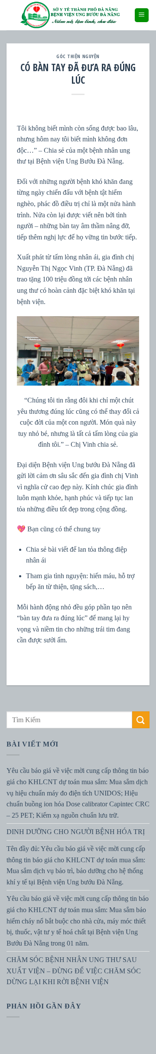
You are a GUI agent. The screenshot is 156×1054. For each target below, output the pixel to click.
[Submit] (141, 719)
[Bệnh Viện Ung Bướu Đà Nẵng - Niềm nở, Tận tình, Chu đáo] (70, 15)
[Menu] (142, 15)
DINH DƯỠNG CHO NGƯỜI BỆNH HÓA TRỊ (75, 832)
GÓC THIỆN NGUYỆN (78, 56)
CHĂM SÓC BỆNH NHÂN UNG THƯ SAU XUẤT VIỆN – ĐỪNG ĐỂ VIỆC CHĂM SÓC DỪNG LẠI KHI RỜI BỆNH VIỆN (73, 970)
